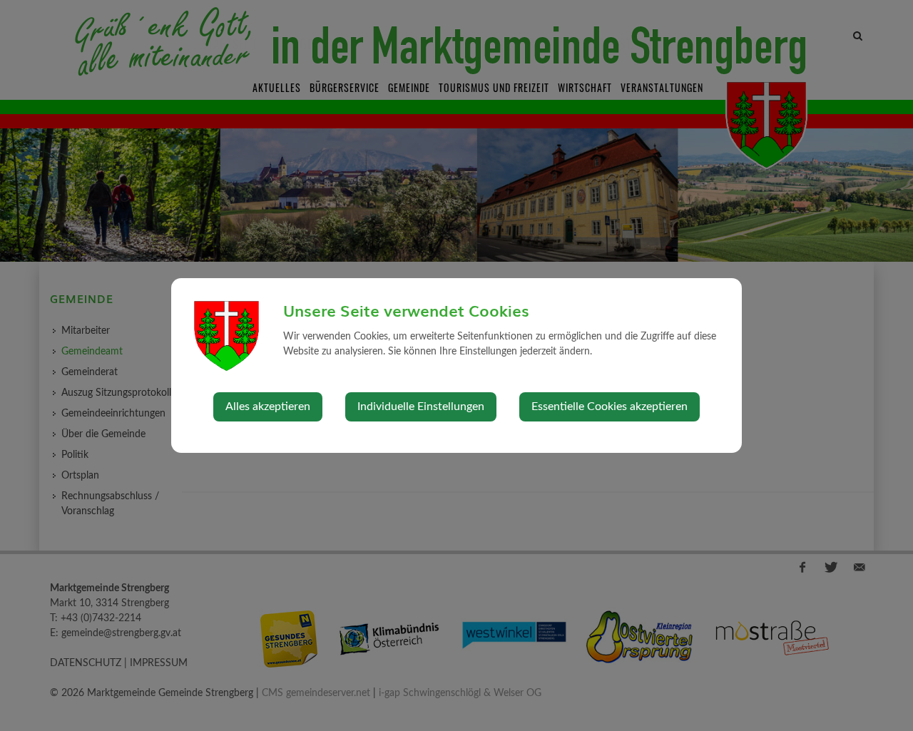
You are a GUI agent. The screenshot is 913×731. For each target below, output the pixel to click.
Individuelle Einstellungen (420, 406)
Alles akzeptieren (267, 406)
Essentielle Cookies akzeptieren (609, 406)
